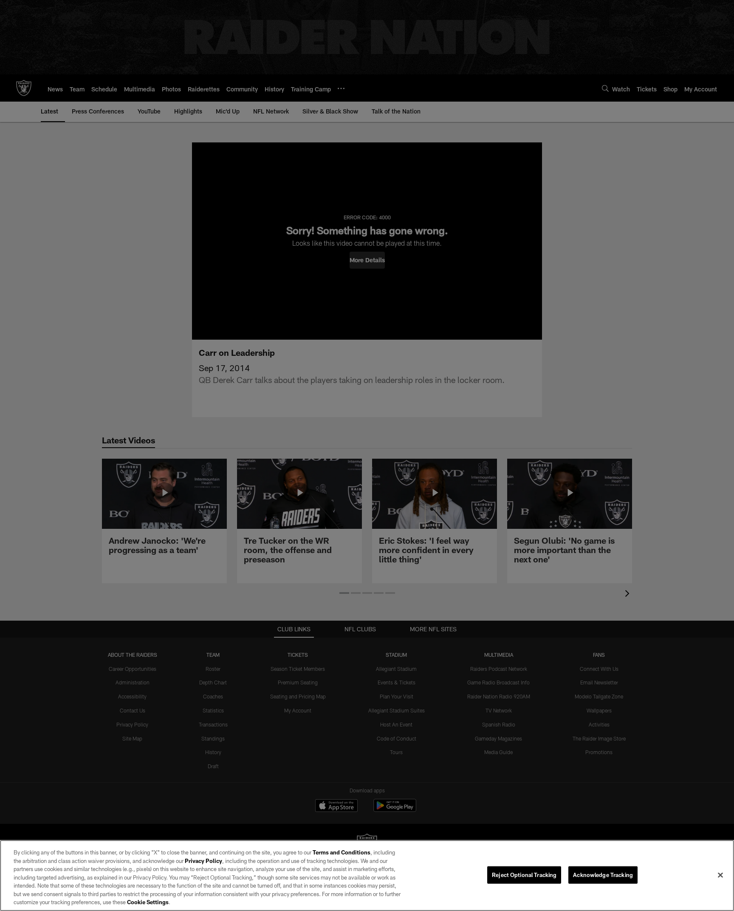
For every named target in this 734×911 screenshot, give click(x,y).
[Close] (720, 875)
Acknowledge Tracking (603, 874)
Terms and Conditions (341, 852)
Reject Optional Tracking (524, 874)
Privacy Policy (203, 860)
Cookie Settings (148, 902)
